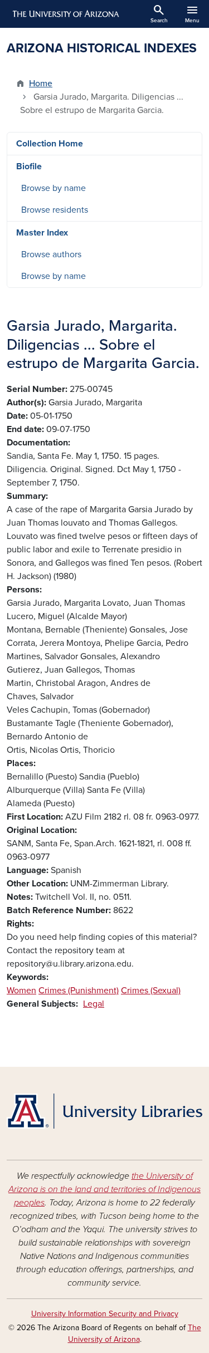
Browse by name (53, 188)
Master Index (42, 232)
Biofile (29, 166)
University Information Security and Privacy (104, 1313)
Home (40, 83)
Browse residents (54, 209)
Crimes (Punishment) (78, 990)
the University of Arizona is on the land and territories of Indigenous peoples (104, 1189)
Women (21, 990)
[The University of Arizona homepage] (65, 14)
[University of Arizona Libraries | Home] (104, 1111)
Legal (93, 1003)
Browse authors (51, 254)
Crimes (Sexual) (151, 990)
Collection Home (49, 143)
